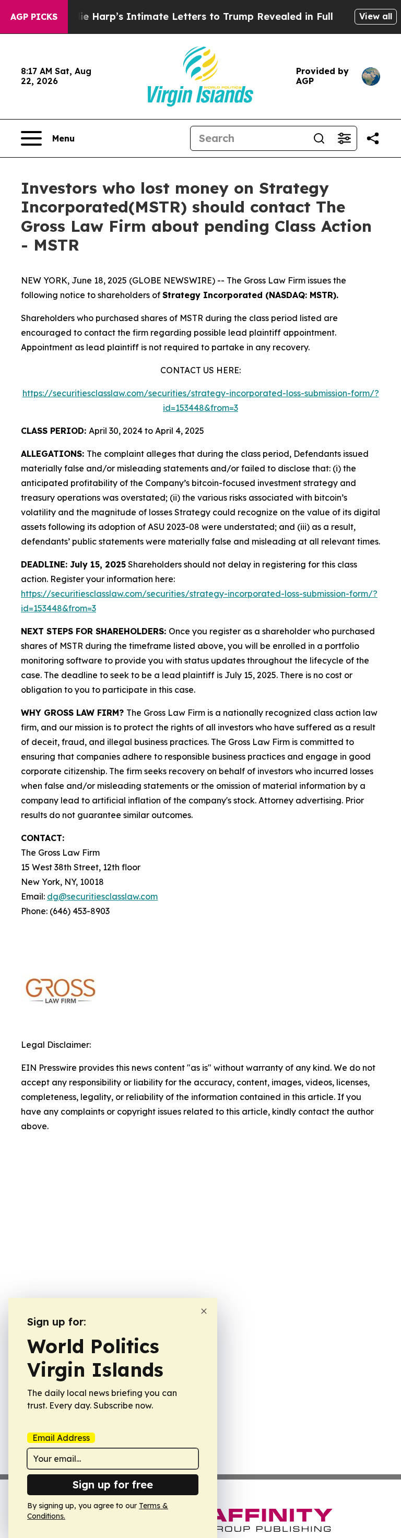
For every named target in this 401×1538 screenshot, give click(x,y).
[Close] (204, 1311)
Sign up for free (113, 1484)
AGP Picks (33, 16)
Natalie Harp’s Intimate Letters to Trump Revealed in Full (193, 16)
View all (375, 16)
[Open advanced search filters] (344, 138)
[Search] (319, 138)
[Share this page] (372, 138)
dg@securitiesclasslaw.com (102, 896)
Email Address (61, 1438)
